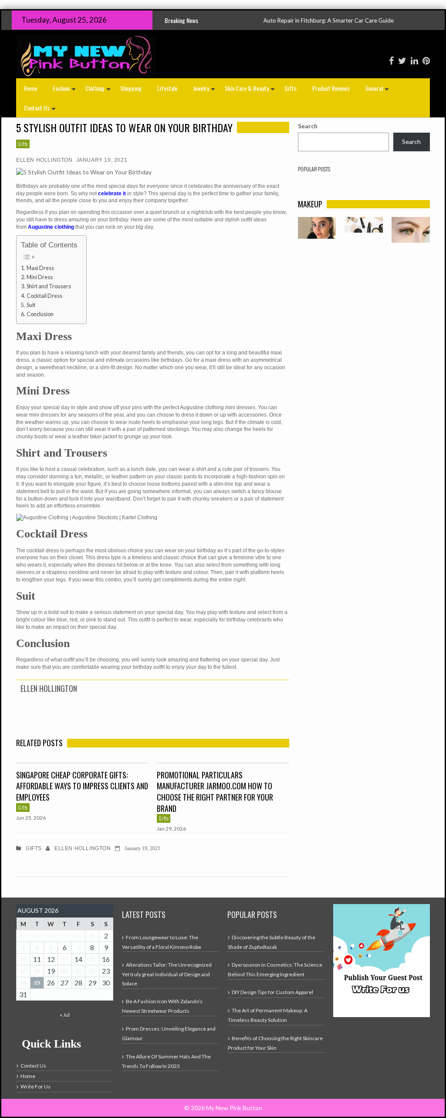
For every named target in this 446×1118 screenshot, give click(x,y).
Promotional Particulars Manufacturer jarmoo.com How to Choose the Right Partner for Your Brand (215, 791)
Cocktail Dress (44, 296)
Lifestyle (167, 88)
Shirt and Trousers (49, 286)
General (378, 90)
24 (23, 982)
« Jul (65, 1014)
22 (92, 971)
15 (92, 959)
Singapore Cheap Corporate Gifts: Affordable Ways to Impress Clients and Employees (82, 786)
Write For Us (35, 1086)
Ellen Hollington (44, 160)
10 (23, 959)
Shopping (131, 88)
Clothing (98, 90)
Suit (31, 305)
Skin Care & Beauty (251, 90)
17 (23, 971)
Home (30, 88)
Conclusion (40, 314)
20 (64, 971)
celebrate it (112, 193)
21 (78, 971)
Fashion (65, 90)
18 (37, 971)
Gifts (290, 88)
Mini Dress (40, 277)
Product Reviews (331, 88)
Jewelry (205, 90)
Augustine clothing (51, 227)
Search (308, 126)
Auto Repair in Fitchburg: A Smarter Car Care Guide (297, 20)
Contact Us (40, 110)
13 (64, 959)
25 (37, 982)
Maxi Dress (40, 268)
